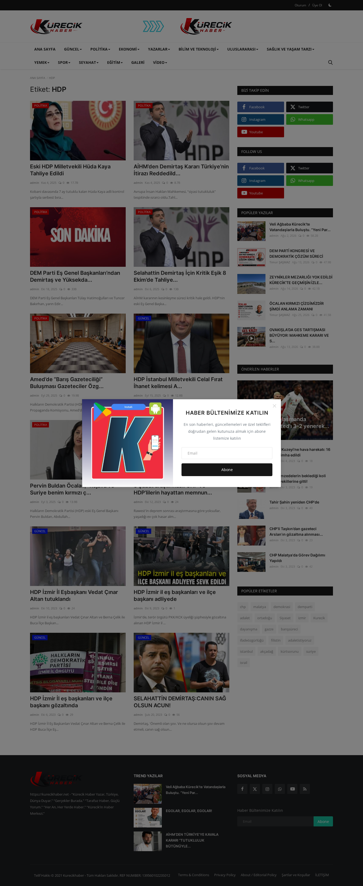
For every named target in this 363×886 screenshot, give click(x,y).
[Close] (274, 405)
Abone (227, 469)
